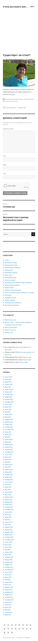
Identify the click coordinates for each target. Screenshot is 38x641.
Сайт (4, 174)
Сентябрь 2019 (9, 570)
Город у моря (27, 357)
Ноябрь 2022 (8, 477)
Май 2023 (8, 462)
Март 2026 (8, 387)
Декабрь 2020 (9, 532)
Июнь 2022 (8, 487)
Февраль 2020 (9, 557)
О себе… (7, 260)
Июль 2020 (8, 545)
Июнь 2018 (8, 607)
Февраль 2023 (9, 469)
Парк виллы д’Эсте (10, 320)
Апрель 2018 (8, 612)
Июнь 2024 (8, 434)
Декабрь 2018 (9, 592)
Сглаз (12, 94)
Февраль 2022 (9, 497)
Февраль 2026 (9, 389)
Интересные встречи (11, 265)
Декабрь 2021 (9, 502)
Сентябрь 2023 (9, 452)
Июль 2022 (8, 484)
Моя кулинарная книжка (12, 285)
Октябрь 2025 (9, 399)
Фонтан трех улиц (10, 330)
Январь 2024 (8, 447)
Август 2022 (8, 482)
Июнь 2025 (8, 409)
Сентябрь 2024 (9, 429)
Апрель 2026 (8, 384)
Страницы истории (10, 297)
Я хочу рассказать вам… (15, 6)
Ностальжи (8, 295)
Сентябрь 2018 (9, 600)
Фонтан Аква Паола (11, 327)
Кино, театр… (9, 275)
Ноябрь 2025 (8, 397)
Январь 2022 (8, 499)
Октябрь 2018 (9, 597)
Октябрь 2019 (9, 567)
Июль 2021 (8, 514)
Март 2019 (8, 585)
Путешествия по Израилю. (13, 267)
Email (5, 165)
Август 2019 (8, 572)
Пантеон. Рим (9, 332)
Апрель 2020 (8, 552)
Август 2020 (8, 542)
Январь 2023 (8, 472)
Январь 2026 (8, 392)
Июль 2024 (8, 432)
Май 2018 (8, 610)
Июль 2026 (8, 379)
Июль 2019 (8, 575)
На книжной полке (10, 277)
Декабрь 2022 (9, 474)
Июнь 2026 (8, 382)
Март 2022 (8, 494)
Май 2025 (8, 412)
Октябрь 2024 (9, 427)
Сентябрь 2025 (9, 402)
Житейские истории (11, 262)
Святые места (9, 270)
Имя (4, 156)
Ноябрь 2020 (8, 534)
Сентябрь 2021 (9, 509)
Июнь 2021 (8, 517)
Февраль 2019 (9, 587)
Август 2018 (8, 602)
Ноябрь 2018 (8, 595)
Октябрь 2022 (9, 479)
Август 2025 (8, 404)
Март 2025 (8, 417)
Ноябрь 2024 (8, 424)
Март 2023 (8, 467)
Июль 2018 (8, 605)
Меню (32, 6)
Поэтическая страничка (12, 305)
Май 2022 (8, 489)
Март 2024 (8, 442)
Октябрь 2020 (9, 537)
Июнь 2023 (8, 459)
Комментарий (8, 129)
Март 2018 (8, 615)
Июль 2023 (8, 457)
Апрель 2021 (8, 522)
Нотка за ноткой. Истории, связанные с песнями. (19, 292)
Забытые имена (9, 287)
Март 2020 (8, 555)
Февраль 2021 (9, 527)
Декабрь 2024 (9, 422)
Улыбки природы (10, 300)
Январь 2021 (8, 529)
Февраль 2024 (9, 444)
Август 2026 (8, 377)
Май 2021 (8, 519)
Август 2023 (8, 454)
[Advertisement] (19, 33)
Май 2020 (8, 550)
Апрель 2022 (8, 492)
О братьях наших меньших (13, 290)
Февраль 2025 (9, 419)
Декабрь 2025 (9, 394)
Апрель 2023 (8, 464)
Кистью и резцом (10, 280)
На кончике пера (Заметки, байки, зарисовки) (18, 282)
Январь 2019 (8, 590)
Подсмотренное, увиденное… (14, 302)
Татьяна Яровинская (10, 107)
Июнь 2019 (8, 577)
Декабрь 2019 (9, 562)
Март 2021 (8, 524)
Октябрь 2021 (9, 507)
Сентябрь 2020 (9, 540)
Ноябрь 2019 (8, 565)
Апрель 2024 (8, 439)
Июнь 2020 (8, 547)
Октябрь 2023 (9, 449)
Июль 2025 (8, 407)
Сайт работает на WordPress (24, 637)
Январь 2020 (8, 560)
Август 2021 (8, 512)
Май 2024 (8, 437)
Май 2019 (8, 580)
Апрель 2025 (8, 414)
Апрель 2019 (8, 582)
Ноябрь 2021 (8, 504)
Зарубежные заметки (11, 272)
